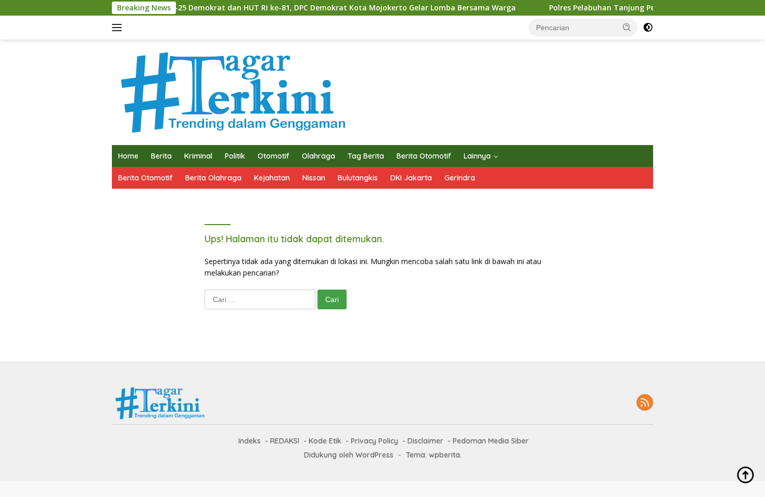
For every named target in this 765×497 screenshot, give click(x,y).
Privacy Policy (374, 441)
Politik (235, 156)
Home (128, 156)
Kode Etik (325, 441)
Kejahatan (272, 177)
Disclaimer (425, 441)
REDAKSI (284, 441)
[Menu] (119, 27)
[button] (627, 27)
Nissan (313, 177)
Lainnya (477, 156)
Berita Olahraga (213, 177)
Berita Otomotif (424, 156)
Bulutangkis (358, 177)
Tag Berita (366, 156)
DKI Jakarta (411, 177)
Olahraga (318, 156)
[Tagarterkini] (230, 91)
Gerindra (459, 177)
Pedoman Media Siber (491, 441)
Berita (161, 156)
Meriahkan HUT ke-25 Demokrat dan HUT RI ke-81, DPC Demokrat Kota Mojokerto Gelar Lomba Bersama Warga (300, 7)
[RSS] (644, 403)
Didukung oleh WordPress (348, 455)
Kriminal (198, 156)
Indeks (249, 441)
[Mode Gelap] (648, 27)
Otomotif (273, 156)
